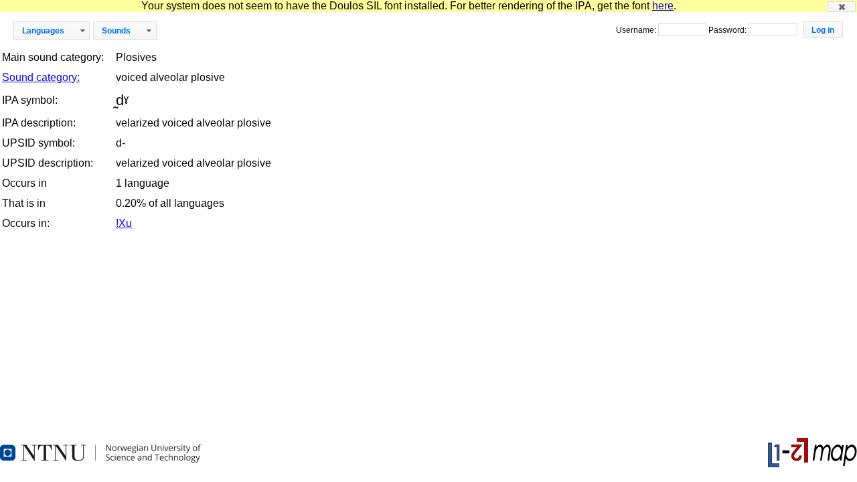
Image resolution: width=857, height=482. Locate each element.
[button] (842, 6)
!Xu (124, 223)
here (663, 5)
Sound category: (41, 77)
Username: (637, 30)
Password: (728, 30)
